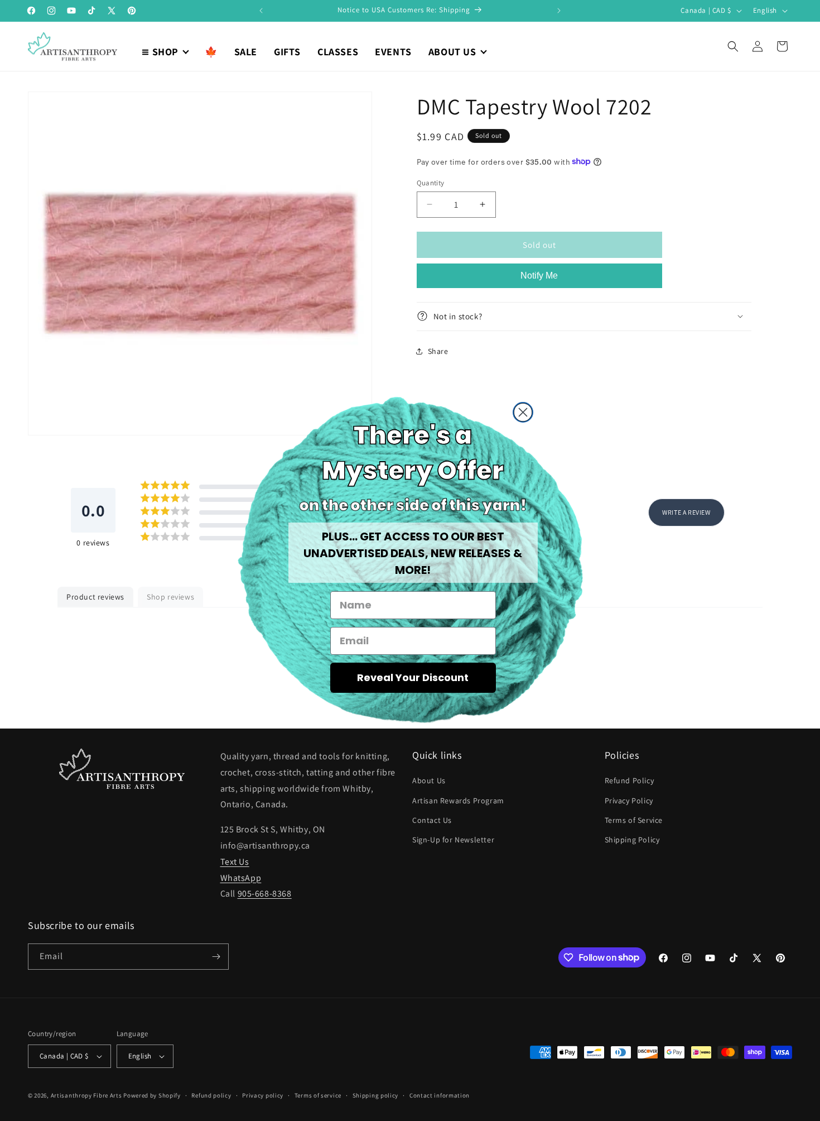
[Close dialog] (523, 412)
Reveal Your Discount (413, 677)
